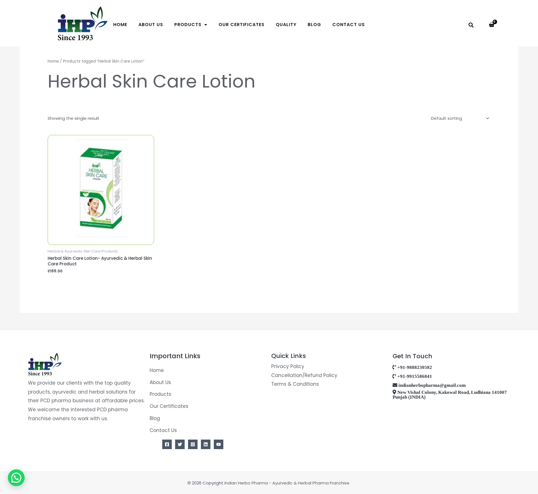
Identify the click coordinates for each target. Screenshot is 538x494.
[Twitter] (180, 444)
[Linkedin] (205, 444)
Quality (286, 24)
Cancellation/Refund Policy (304, 375)
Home (120, 24)
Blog (314, 24)
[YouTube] (218, 444)
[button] (471, 25)
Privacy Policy (287, 366)
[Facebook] (167, 444)
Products (187, 24)
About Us (150, 24)
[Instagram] (193, 444)
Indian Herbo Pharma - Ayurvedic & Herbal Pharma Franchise (287, 483)
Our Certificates (242, 24)
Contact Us (348, 24)
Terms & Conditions (295, 384)
